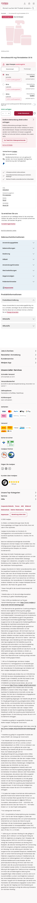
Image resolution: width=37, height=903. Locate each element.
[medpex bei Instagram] (6, 468)
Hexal (4, 200)
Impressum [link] (5, 514)
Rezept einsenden (12, 312)
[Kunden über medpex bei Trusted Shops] (11, 482)
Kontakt (28, 510)
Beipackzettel (9, 287)
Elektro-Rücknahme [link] (17, 510)
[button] (15, 140)
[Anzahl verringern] (3, 113)
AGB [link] (22, 506)
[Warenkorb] (29, 3)
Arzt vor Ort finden (7, 145)
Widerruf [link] (28, 506)
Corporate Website (7, 506)
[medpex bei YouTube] (9, 468)
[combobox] (18, 8)
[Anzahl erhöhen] (9, 113)
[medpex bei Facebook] (2, 468)
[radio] (3, 75)
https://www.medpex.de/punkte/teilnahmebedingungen (18, 729)
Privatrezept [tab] (27, 69)
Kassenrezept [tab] (10, 69)
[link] (4, 455)
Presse (17, 506)
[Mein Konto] (25, 3)
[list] (18, 32)
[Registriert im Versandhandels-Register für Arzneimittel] (10, 443)
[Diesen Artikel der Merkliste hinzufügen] (34, 113)
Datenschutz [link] (5, 510)
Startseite (3, 13)
